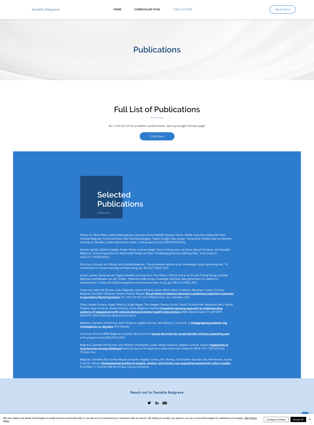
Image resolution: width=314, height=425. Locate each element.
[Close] (310, 419)
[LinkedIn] (157, 403)
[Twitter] (149, 403)
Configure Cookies (276, 419)
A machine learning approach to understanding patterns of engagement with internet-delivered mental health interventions (151, 310)
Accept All (298, 419)
